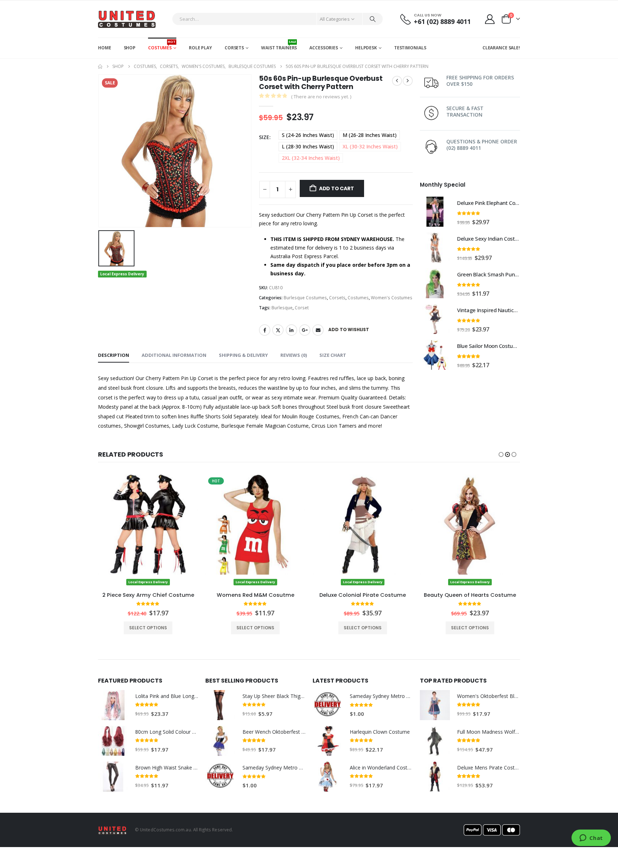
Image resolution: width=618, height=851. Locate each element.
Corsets (234, 48)
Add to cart (336, 188)
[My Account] (490, 19)
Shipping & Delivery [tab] (243, 355)
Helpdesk (366, 48)
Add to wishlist (348, 329)
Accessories (323, 48)
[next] (408, 81)
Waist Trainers (279, 45)
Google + (304, 330)
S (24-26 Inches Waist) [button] (308, 135)
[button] (501, 454)
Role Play (200, 48)
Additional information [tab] (174, 355)
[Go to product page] (435, 212)
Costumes (162, 45)
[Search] (373, 19)
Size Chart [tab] (332, 355)
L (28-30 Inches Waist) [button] (308, 146)
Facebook (264, 330)
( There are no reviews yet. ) (321, 96)
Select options (148, 628)
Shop (130, 48)
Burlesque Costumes (305, 298)
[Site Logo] (127, 19)
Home (104, 48)
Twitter (278, 330)
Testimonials (410, 48)
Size (264, 137)
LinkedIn (291, 330)
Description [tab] (113, 355)
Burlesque (282, 308)
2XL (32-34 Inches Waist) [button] (311, 157)
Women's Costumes (391, 298)
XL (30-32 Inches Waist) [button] (370, 146)
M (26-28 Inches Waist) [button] (370, 135)
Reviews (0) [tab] (293, 355)
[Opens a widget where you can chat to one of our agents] (591, 838)
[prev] (397, 81)
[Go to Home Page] (100, 66)
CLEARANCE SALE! (501, 48)
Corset (302, 308)
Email (318, 330)
